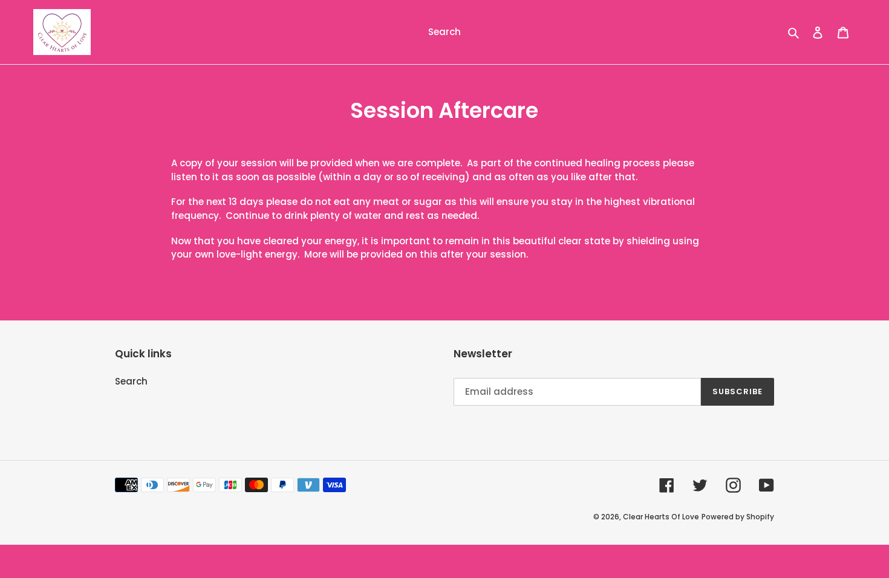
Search (131, 381)
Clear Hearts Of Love (661, 516)
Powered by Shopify (738, 516)
